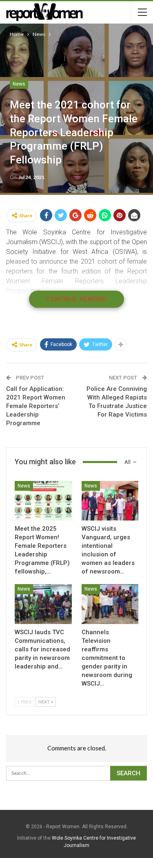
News (19, 84)
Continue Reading (76, 299)
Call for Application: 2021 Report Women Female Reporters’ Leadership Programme (35, 406)
